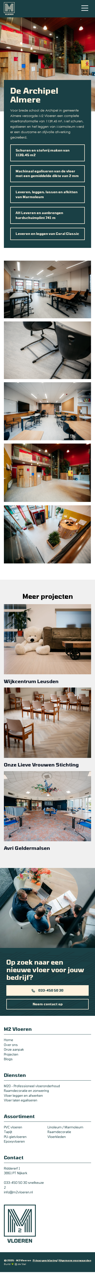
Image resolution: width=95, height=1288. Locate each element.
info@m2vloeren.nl (18, 1192)
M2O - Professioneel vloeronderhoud (32, 1086)
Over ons (11, 1045)
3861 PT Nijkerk (15, 1173)
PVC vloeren (13, 1127)
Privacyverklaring (45, 1260)
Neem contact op (48, 1004)
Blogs (8, 1059)
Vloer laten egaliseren (20, 1100)
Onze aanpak (14, 1049)
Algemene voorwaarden (75, 1260)
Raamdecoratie (59, 1132)
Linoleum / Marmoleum (65, 1127)
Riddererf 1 (12, 1168)
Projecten (11, 1054)
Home (8, 1040)
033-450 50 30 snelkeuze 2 (24, 1185)
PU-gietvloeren (15, 1137)
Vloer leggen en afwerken (23, 1095)
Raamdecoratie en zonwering (26, 1091)
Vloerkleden (57, 1137)
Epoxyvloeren (14, 1141)
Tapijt (8, 1132)
